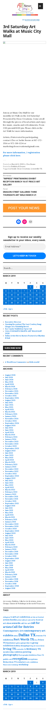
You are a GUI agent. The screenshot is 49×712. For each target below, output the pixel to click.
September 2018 (12, 586)
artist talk (21, 620)
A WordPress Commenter (16, 362)
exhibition (8, 640)
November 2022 (11, 471)
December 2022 (11, 469)
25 (6, 303)
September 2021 (12, 503)
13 (18, 295)
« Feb (5, 309)
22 (30, 299)
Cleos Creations (23, 169)
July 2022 (9, 480)
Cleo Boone (30, 164)
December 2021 (11, 497)
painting (27, 652)
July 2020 (9, 535)
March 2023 (10, 462)
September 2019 (12, 558)
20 (18, 299)
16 (37, 295)
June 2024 (9, 430)
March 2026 (10, 386)
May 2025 (9, 407)
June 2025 (9, 405)
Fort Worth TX (24, 639)
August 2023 (10, 451)
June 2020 (9, 538)
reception (19, 659)
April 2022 (9, 487)
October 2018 (10, 584)
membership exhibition (12, 652)
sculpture (21, 662)
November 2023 (11, 444)
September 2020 (12, 531)
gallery (18, 643)
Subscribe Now (13, 348)
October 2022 (11, 474)
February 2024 (11, 437)
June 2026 (9, 380)
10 (43, 291)
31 (43, 303)
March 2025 (10, 412)
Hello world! (34, 362)
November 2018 (11, 581)
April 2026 (9, 384)
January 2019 (10, 577)
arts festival (37, 620)
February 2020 (11, 547)
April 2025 (9, 409)
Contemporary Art (13, 630)
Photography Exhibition (27, 655)
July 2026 (9, 377)
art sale (28, 620)
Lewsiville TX (36, 169)
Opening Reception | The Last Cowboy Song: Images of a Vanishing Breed (23, 325)
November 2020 (11, 526)
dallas (15, 636)
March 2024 (10, 435)
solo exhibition (32, 662)
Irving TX (9, 648)
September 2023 (12, 448)
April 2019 (9, 570)
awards (16, 623)
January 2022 (10, 494)
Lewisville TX (21, 649)
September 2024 (12, 423)
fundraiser (11, 643)
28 (24, 303)
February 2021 (11, 519)
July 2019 (9, 563)
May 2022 (9, 485)
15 (30, 295)
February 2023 (11, 464)
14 (24, 295)
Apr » (10, 309)
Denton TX (41, 635)
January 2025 (10, 416)
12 (12, 295)
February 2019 (11, 574)
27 (18, 303)
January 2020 (10, 549)
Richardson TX (10, 662)
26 (12, 303)
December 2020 (11, 524)
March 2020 (10, 545)
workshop (23, 664)
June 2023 (9, 455)
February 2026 (11, 389)
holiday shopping (21, 646)
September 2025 (12, 398)
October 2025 (10, 396)
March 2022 (10, 490)
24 (43, 299)
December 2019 (11, 552)
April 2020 (9, 542)
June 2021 (9, 510)
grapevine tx (26, 643)
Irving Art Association (36, 646)
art (14, 616)
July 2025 (9, 403)
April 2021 (9, 515)
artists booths (10, 620)
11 (6, 295)
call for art (25, 623)
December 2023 (11, 441)
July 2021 (9, 508)
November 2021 (11, 499)
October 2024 (11, 421)
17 (43, 295)
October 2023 (11, 446)
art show (7, 623)
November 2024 (11, 419)
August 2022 (10, 478)
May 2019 (9, 568)
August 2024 (10, 425)
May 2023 (9, 458)
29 (30, 303)
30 (37, 303)
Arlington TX (7, 617)
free (36, 640)
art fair (33, 617)
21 (24, 299)
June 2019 (9, 565)
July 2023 (9, 453)
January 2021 (10, 522)
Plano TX (40, 655)
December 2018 (11, 579)
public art (7, 659)
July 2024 (9, 428)
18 (6, 299)
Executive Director (13, 322)
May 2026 (9, 382)
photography (10, 654)
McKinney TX (33, 649)
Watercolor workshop (10, 665)
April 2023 (9, 460)
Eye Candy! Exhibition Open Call (18, 329)
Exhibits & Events (18, 166)
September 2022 (12, 476)
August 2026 (10, 375)
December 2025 (11, 391)
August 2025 (10, 400)
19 (12, 299)
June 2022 (9, 483)
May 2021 (9, 513)
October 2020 (11, 529)
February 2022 (11, 492)
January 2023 (10, 467)
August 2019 (10, 561)
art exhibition (23, 617)
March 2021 (10, 517)
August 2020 (10, 533)
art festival (40, 617)
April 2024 (9, 432)
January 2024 (10, 439)
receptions (33, 659)
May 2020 (9, 540)
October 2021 (10, 501)
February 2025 (11, 414)
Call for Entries (23, 627)
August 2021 (10, 506)
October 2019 (10, 556)
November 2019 (11, 554)
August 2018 (10, 588)
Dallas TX (27, 634)
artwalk (12, 169)
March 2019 (10, 572)
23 (37, 299)
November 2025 (11, 393)
